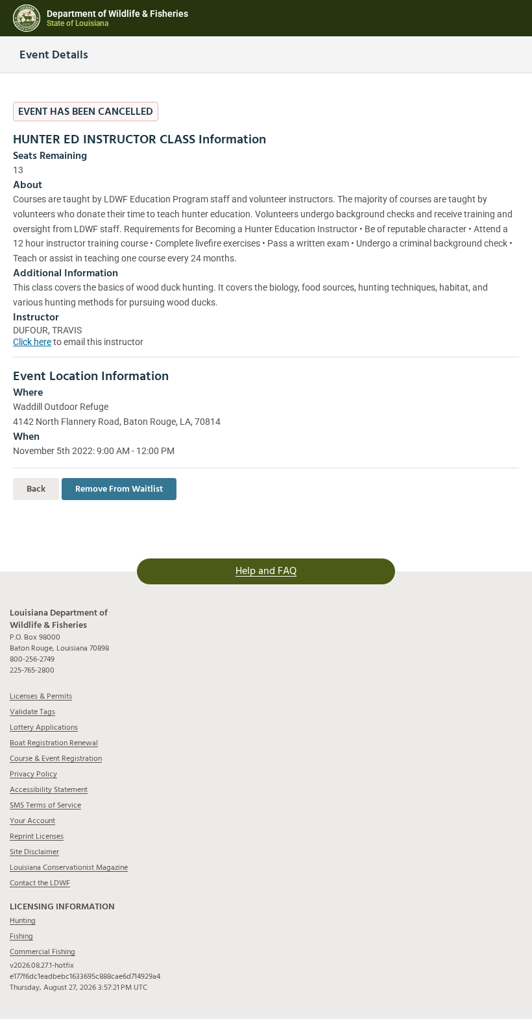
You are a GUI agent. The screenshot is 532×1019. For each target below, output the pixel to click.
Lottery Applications (44, 727)
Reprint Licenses (37, 836)
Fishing (21, 936)
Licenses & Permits (41, 696)
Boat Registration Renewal (54, 743)
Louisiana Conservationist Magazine (69, 867)
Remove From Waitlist (119, 489)
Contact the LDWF (40, 883)
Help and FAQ (266, 571)
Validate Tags (32, 711)
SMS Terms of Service (45, 805)
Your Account (32, 820)
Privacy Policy (33, 774)
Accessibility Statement (49, 789)
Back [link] (36, 489)
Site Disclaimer (34, 851)
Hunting (23, 920)
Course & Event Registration (56, 758)
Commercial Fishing (42, 951)
